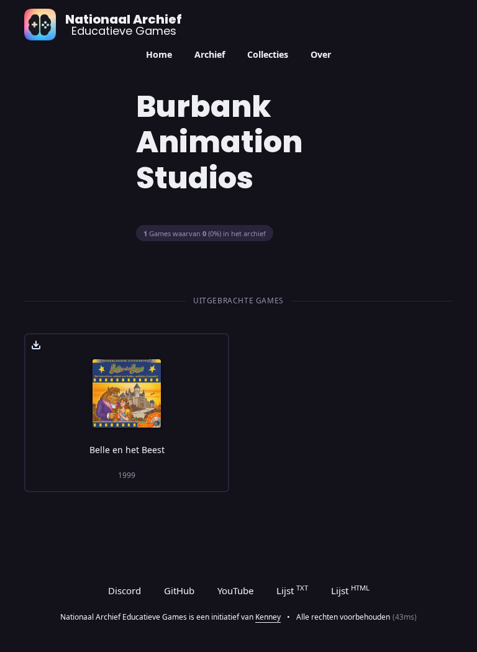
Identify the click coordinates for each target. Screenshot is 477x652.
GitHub (179, 590)
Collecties (267, 54)
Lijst (292, 590)
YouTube (235, 590)
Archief (209, 54)
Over (321, 54)
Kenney (268, 617)
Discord (124, 590)
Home (159, 54)
